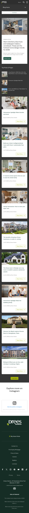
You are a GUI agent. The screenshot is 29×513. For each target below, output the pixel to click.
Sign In (19, 2)
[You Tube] (18, 469)
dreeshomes (13, 409)
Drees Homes (6, 409)
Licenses (14, 464)
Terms (18, 475)
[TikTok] (26, 469)
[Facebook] (2, 469)
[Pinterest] (14, 469)
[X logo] (6, 469)
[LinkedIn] (22, 469)
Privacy (11, 475)
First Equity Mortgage (14, 449)
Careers (14, 457)
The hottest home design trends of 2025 (14, 498)
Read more (7, 58)
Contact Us (14, 446)
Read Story (20, 121)
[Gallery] (14, 26)
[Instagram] (10, 469)
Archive (14, 12)
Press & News (14, 453)
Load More (14, 378)
